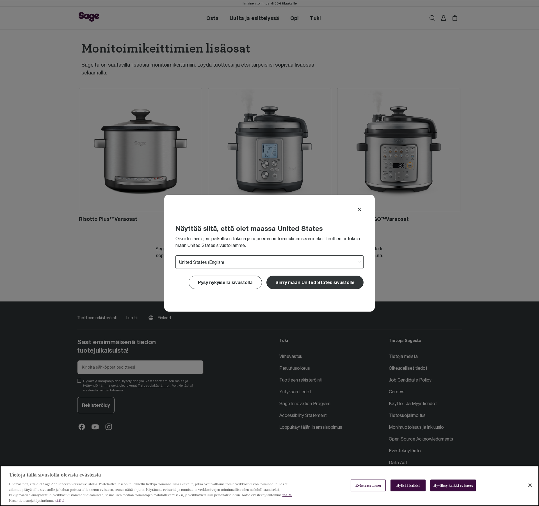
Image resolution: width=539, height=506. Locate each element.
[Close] (359, 209)
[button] (315, 282)
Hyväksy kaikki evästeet (453, 485)
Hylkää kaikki (408, 485)
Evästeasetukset (368, 485)
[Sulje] (530, 485)
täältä (287, 495)
